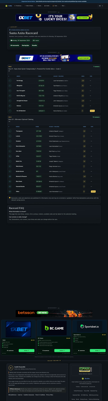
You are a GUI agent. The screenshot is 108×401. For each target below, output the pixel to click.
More (63, 5)
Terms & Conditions (40, 394)
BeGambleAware (13, 394)
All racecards (15, 45)
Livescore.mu (92, 386)
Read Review (11, 350)
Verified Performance (78, 390)
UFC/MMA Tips (84, 395)
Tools (56, 5)
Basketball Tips (93, 390)
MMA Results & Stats (93, 395)
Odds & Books (30, 5)
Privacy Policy (49, 394)
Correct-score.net (84, 386)
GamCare (20, 394)
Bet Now (26, 350)
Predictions (18, 5)
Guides (47, 5)
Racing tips (25, 45)
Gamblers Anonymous (29, 394)
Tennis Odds (86, 390)
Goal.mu (78, 386)
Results (39, 5)
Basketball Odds (76, 395)
